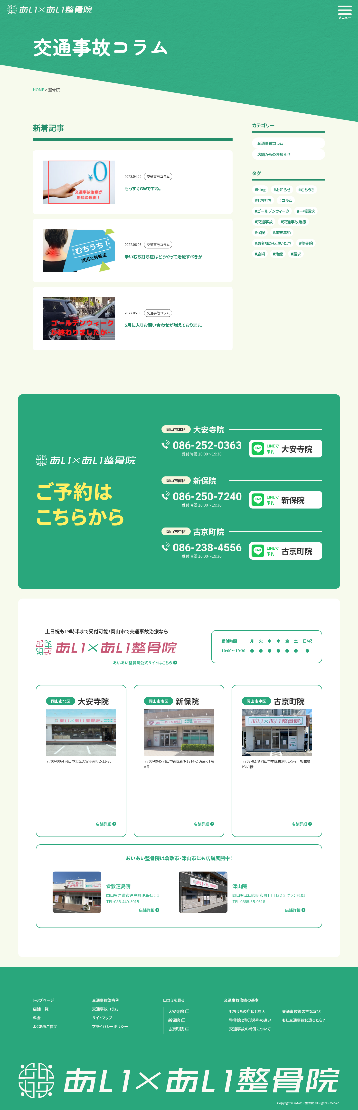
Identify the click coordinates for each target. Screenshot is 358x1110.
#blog (260, 189)
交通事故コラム (270, 143)
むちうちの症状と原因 (247, 1011)
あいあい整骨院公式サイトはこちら (142, 662)
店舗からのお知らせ (273, 154)
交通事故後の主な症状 (301, 1011)
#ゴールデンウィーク (272, 211)
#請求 (296, 254)
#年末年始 (282, 232)
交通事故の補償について (250, 1029)
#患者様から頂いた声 (273, 243)
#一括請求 (306, 211)
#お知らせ (282, 189)
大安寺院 (176, 1011)
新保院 (174, 1020)
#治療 (278, 254)
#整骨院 (306, 243)
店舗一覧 (40, 1009)
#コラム (285, 200)
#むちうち (306, 189)
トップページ (43, 1000)
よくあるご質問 (45, 1026)
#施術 (260, 254)
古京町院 (176, 1029)
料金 (37, 1017)
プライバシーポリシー (110, 1026)
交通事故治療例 (105, 1000)
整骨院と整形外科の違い (250, 1020)
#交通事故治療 (293, 222)
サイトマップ (102, 1017)
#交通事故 (264, 222)
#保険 (260, 232)
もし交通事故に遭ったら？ (303, 1020)
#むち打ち (263, 200)
